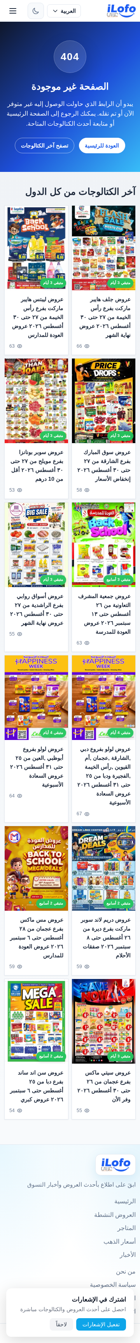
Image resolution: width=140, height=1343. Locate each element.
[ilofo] (121, 10)
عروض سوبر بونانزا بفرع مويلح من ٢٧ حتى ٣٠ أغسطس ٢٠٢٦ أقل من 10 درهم (36, 465)
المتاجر (126, 1228)
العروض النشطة (115, 1214)
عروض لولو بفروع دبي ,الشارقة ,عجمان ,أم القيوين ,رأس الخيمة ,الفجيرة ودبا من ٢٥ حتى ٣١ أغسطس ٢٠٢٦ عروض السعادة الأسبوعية (104, 776)
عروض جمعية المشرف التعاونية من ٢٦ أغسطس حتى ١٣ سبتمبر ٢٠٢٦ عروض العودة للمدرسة (104, 614)
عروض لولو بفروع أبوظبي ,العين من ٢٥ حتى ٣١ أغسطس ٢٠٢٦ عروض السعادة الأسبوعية (36, 767)
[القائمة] (12, 10)
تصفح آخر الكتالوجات (44, 145)
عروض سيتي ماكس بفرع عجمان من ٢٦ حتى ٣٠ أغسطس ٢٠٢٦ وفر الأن (104, 1085)
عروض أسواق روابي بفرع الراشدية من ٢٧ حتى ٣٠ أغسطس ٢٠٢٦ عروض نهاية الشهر (36, 609)
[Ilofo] (115, 1164)
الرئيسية (125, 1201)
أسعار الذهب (119, 1241)
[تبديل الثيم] (36, 11)
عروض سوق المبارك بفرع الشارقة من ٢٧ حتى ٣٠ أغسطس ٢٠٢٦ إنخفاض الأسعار (104, 465)
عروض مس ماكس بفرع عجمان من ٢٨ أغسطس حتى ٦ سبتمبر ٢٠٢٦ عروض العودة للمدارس (36, 937)
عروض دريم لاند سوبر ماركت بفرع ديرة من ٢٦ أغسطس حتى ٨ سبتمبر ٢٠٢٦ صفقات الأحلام (106, 937)
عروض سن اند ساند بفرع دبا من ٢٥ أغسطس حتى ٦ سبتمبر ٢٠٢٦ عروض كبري (36, 1085)
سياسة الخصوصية (113, 1284)
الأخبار (128, 1254)
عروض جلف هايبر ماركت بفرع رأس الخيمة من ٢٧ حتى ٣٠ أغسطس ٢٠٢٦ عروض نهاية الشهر (105, 317)
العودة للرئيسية (102, 145)
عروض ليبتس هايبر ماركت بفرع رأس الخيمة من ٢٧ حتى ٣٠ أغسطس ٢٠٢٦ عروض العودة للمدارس (37, 317)
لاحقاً (61, 1324)
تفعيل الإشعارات (101, 1324)
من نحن (126, 1271)
